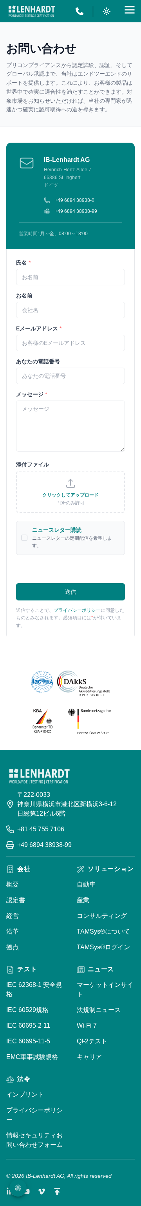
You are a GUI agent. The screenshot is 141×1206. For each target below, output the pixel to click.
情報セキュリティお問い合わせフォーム (34, 1140)
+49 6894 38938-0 (74, 200)
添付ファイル (32, 464)
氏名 (23, 262)
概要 (12, 884)
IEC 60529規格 (27, 1010)
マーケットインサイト (105, 989)
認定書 (15, 900)
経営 (12, 915)
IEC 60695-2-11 (28, 1025)
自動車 (86, 884)
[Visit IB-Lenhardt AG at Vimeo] (41, 1191)
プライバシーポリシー (77, 610)
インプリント (25, 1094)
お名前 (24, 295)
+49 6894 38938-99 (76, 211)
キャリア (89, 1057)
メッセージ (31, 394)
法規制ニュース (99, 1010)
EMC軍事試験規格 (32, 1057)
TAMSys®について (103, 931)
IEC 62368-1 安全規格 (34, 989)
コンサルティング (102, 915)
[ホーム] (31, 11)
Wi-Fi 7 (87, 1025)
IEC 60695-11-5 (28, 1041)
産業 (83, 900)
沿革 (12, 931)
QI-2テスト (92, 1041)
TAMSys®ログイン (103, 947)
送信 (70, 592)
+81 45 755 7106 (40, 829)
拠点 (12, 947)
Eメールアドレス (38, 328)
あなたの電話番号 (38, 361)
